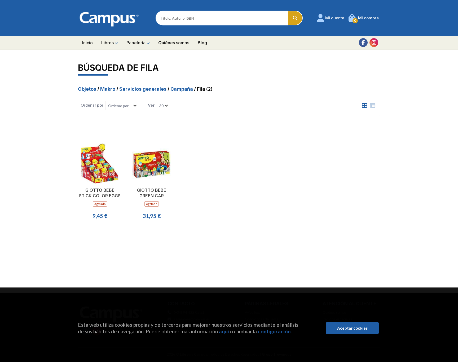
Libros (108, 42)
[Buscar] (295, 18)
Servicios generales (143, 89)
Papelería (136, 42)
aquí (224, 331)
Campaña (182, 89)
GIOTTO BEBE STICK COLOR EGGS (100, 192)
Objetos (87, 89)
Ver (151, 105)
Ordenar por (92, 105)
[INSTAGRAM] (373, 42)
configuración (274, 331)
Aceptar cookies (352, 328)
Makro (108, 89)
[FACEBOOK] (363, 42)
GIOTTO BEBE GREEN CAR (151, 192)
